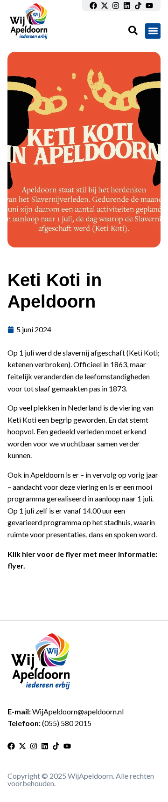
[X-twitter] (104, 5)
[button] (153, 31)
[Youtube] (149, 5)
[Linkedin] (127, 5)
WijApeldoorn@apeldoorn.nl (78, 711)
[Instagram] (115, 5)
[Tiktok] (138, 5)
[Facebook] (93, 5)
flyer (15, 565)
